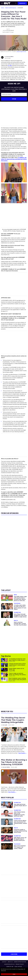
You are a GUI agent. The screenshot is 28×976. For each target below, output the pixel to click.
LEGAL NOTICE (18, 966)
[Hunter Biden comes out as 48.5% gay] (4, 669)
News (15, 594)
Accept (14, 974)
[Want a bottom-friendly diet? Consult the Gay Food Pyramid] (7, 622)
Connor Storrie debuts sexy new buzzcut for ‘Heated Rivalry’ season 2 (20, 822)
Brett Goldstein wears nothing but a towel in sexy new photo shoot (17, 680)
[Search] (16, 3)
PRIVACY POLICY (20, 964)
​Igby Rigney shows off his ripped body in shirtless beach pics (20, 839)
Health (16, 620)
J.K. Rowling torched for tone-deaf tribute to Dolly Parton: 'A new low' (17, 660)
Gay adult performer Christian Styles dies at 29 (20, 806)
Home (2, 7)
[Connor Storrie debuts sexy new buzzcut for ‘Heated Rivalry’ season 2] (7, 821)
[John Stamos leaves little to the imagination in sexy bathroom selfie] (7, 813)
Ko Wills (10, 65)
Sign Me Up (22, 3)
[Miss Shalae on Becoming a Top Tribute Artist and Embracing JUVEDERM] (14, 776)
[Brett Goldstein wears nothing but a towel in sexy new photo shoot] (4, 679)
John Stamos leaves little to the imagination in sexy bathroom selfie (19, 814)
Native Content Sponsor (10, 7)
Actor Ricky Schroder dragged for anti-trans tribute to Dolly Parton (20, 615)
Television (17, 603)
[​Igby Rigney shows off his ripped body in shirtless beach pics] (7, 838)
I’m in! (14, 99)
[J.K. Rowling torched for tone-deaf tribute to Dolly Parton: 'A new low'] (4, 660)
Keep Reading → (22, 753)
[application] (14, 43)
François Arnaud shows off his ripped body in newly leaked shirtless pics (17, 665)
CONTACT (4, 961)
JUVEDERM (20, 7)
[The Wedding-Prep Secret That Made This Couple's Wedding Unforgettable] (14, 734)
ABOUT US (10, 961)
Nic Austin (5, 725)
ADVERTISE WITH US (9, 964)
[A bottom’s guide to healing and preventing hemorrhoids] (7, 830)
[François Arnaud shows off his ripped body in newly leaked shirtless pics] (4, 664)
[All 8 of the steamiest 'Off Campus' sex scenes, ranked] (7, 846)
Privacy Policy (20, 969)
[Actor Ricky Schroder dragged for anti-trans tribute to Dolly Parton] (7, 614)
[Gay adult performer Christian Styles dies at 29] (7, 804)
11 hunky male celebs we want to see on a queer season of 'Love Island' (20, 607)
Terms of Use (3, 970)
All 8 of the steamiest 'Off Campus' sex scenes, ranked (20, 847)
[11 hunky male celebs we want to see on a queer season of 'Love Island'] (7, 606)
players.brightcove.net (21, 51)
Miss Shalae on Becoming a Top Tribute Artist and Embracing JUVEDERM (14, 762)
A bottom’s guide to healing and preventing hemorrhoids (20, 831)
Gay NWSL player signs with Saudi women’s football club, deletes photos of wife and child (20, 599)
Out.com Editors (9, 56)
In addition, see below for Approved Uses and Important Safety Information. (14, 159)
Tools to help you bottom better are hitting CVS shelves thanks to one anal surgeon (17, 675)
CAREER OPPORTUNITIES (20, 961)
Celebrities (17, 612)
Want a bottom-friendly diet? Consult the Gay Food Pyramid (20, 624)
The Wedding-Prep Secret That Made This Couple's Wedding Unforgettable (13, 719)
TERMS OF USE (9, 966)
